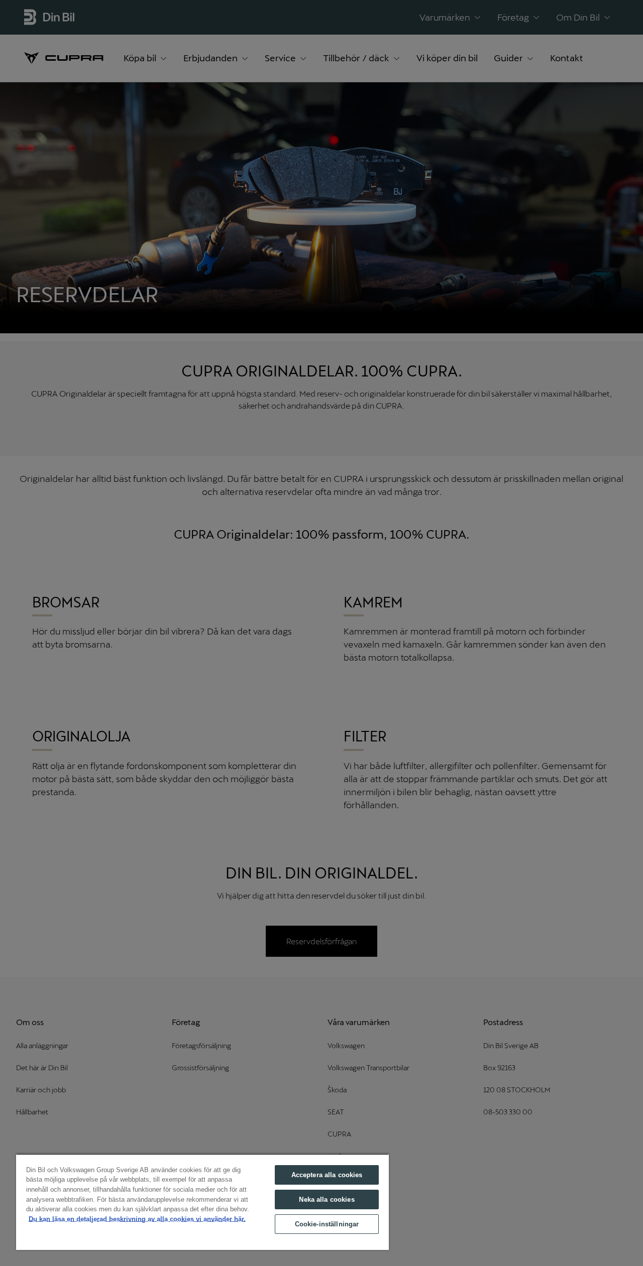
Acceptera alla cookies (327, 1175)
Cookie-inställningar (327, 1224)
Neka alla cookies (326, 1199)
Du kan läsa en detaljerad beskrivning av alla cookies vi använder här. (137, 1219)
